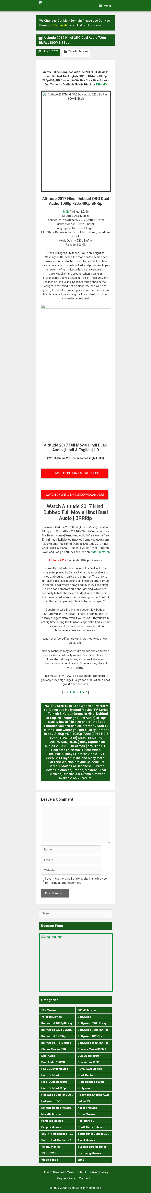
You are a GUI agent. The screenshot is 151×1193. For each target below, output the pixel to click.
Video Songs (49, 1159)
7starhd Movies (78, 51)
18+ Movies (48, 1010)
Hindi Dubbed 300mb (91, 1081)
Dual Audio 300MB (53, 1062)
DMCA (82, 1172)
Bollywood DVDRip (53, 1036)
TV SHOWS (48, 1153)
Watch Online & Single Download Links (75, 494)
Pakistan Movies (52, 1120)
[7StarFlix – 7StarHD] (59, 5)
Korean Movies (87, 1107)
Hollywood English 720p (93, 1094)
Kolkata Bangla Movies (56, 1107)
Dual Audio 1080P (89, 1055)
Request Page (66, 1178)
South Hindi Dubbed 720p (57, 1140)
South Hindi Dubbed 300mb (95, 1133)
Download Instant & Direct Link (75, 473)
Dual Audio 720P (88, 1062)
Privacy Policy (99, 1172)
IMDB (66, 211)
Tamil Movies (86, 1140)
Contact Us (86, 1178)
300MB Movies (87, 1010)
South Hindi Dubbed (91, 1127)
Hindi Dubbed (50, 1075)
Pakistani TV (86, 1120)
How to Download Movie (59, 1172)
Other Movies (86, 1114)
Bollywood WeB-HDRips (93, 1042)
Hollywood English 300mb (58, 1094)
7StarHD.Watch (100, 552)
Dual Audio (48, 1055)
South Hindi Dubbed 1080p (58, 1133)
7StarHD (101, 84)
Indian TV (84, 1101)
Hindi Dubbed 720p (53, 1088)
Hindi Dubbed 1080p (54, 1081)
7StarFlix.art (67, 1188)
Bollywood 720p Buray (92, 1023)
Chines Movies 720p (54, 1049)
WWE (81, 1159)
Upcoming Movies (89, 1153)
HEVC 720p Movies (90, 1068)
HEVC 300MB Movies (54, 1068)
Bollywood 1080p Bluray (56, 1023)
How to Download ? (76, 692)
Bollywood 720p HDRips (93, 1029)
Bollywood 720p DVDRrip (57, 1029)
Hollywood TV (50, 1101)
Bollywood (84, 1016)
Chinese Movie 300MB (92, 1049)
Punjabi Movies (51, 1127)
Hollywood (85, 1088)
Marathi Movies (51, 1114)
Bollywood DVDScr (90, 1036)
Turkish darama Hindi (92, 1146)
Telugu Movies (50, 1146)
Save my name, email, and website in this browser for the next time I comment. (76, 880)
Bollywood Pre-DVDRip (56, 1042)
